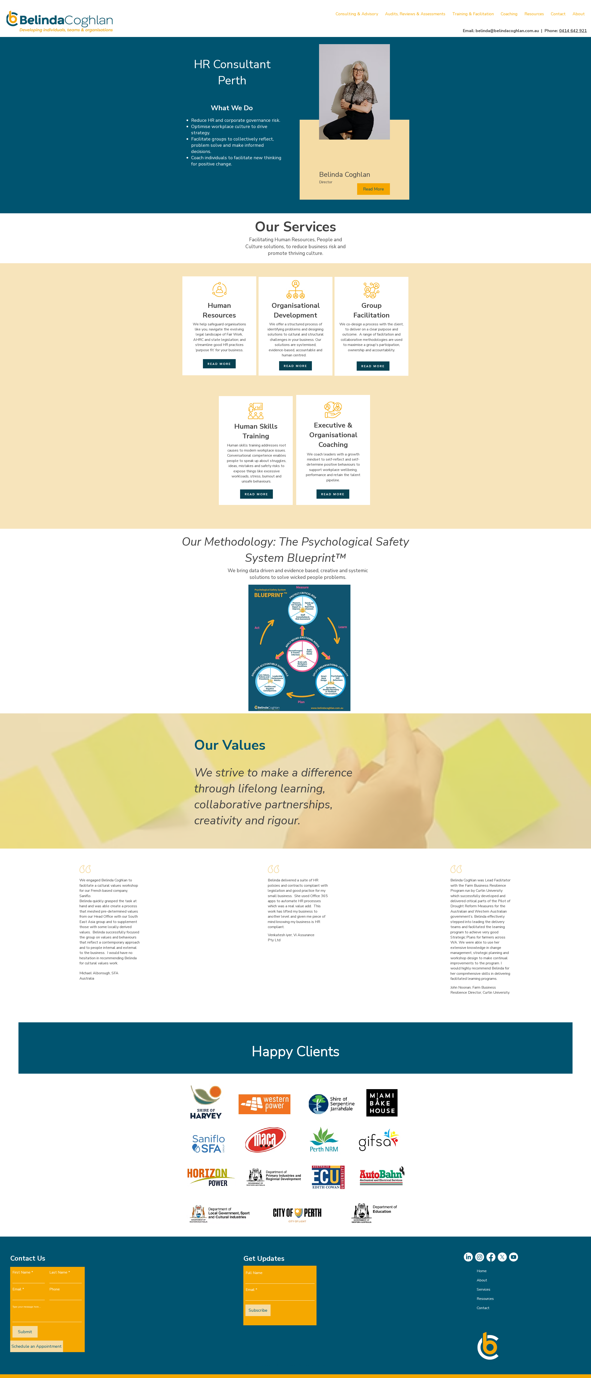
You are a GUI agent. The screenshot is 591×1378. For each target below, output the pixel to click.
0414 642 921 (573, 31)
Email (16, 1289)
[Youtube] (513, 1257)
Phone (54, 1289)
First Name (21, 1272)
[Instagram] (479, 1257)
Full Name (254, 1273)
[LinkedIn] (468, 1257)
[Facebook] (490, 1257)
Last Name (58, 1272)
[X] (502, 1257)
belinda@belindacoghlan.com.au (507, 31)
